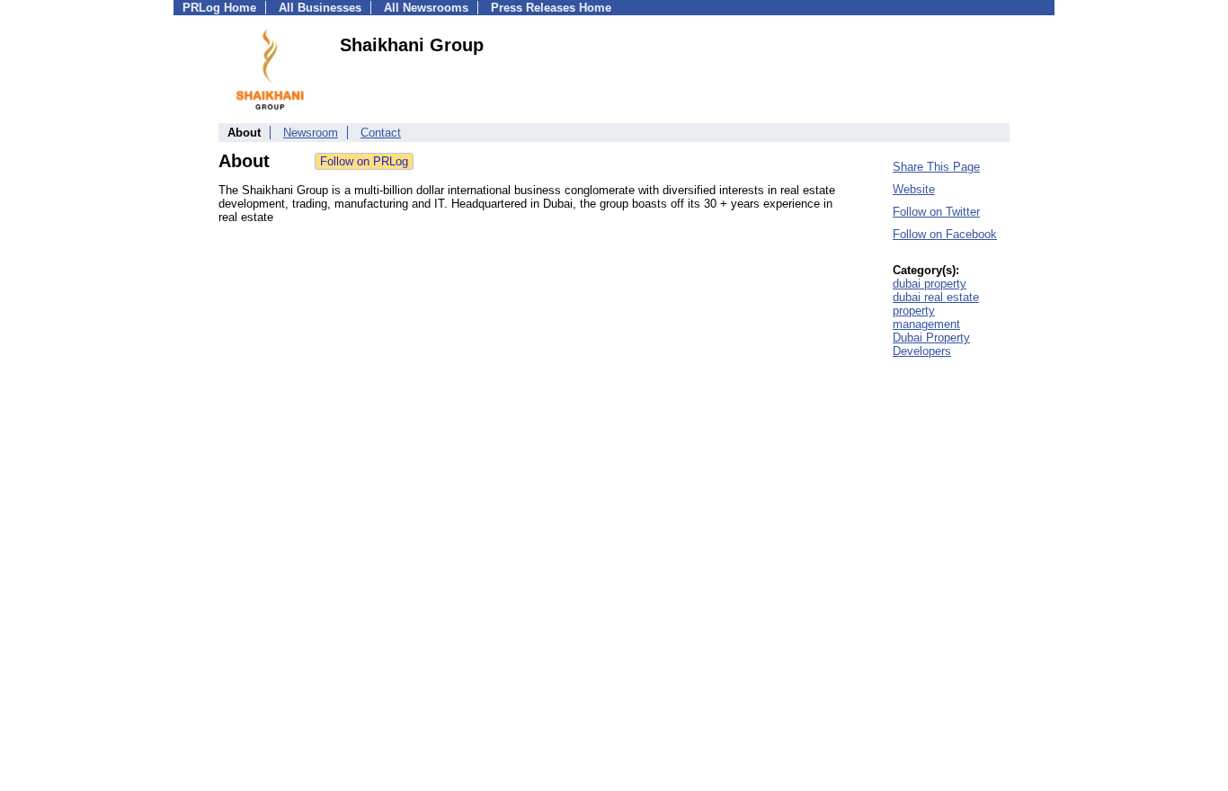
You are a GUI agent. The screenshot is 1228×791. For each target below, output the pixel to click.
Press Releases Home (551, 7)
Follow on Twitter (936, 211)
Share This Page (936, 166)
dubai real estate (936, 297)
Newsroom (310, 132)
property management (926, 317)
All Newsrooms (426, 7)
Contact (380, 132)
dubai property (929, 283)
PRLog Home (219, 7)
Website (914, 189)
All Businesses (320, 7)
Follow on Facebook (945, 234)
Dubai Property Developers (931, 344)
